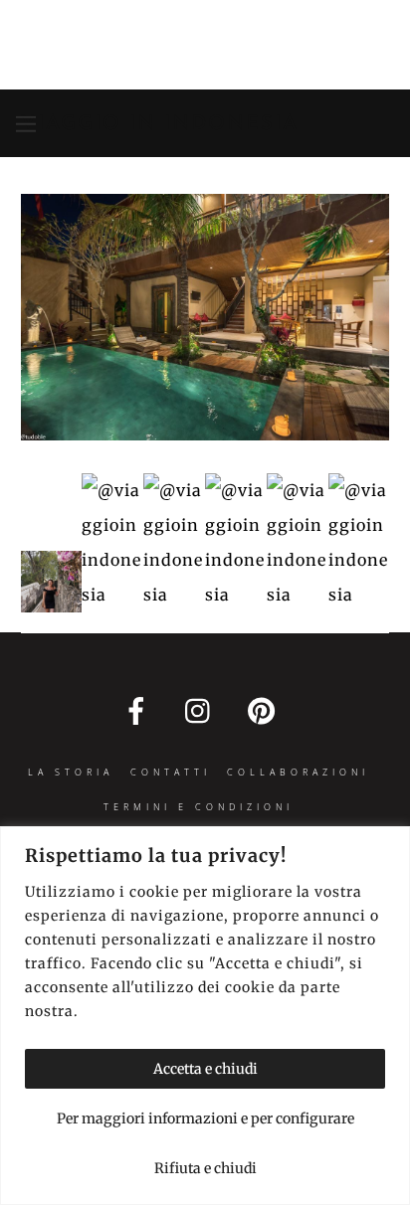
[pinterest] (265, 710)
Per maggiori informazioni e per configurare (205, 1118)
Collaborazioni (298, 772)
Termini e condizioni (198, 806)
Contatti (170, 772)
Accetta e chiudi (205, 1069)
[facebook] (139, 710)
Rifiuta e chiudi (205, 1168)
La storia (70, 772)
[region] (205, 1015)
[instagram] (202, 710)
